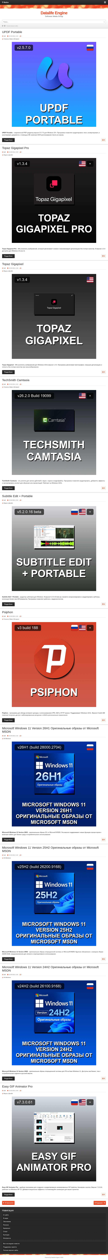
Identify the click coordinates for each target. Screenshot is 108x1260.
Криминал (6, 1228)
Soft (4, 36)
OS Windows (7, 738)
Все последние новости (11, 1243)
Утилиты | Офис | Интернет (11, 39)
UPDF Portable (12, 32)
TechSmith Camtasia (15, 380)
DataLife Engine (55, 1257)
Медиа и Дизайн (8, 155)
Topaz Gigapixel (12, 264)
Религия (6, 1225)
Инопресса (7, 1238)
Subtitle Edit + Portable (17, 496)
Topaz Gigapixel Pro (15, 148)
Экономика (7, 1221)
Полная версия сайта (12, 26)
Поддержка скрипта (10, 1247)
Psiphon (7, 612)
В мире (5, 1218)
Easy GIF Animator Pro (17, 1086)
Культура (6, 1235)
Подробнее (8, 140)
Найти (104, 22)
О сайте (6, 1215)
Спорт (5, 1231)
